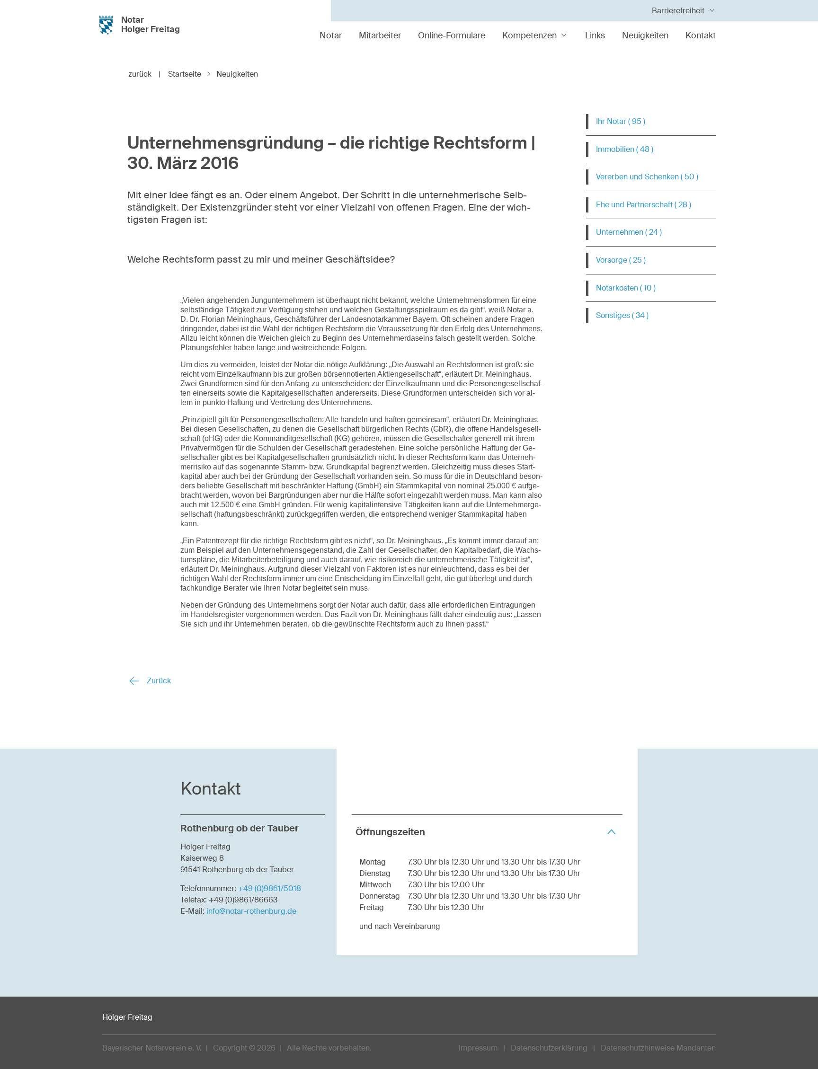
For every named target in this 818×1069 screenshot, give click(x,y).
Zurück (158, 681)
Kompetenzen (529, 35)
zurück (144, 74)
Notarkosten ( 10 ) (626, 288)
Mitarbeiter (380, 35)
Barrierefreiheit (678, 11)
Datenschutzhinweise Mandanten (658, 1048)
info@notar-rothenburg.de (251, 911)
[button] (487, 831)
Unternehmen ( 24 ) (629, 232)
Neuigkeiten (645, 35)
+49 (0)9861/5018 (269, 888)
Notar (331, 35)
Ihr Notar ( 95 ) (620, 121)
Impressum (478, 1048)
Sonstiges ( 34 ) (622, 315)
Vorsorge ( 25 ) (621, 260)
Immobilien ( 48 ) (624, 149)
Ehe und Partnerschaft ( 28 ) (643, 205)
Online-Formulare (451, 35)
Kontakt (700, 35)
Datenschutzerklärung (549, 1048)
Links (595, 35)
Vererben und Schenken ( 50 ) (647, 177)
